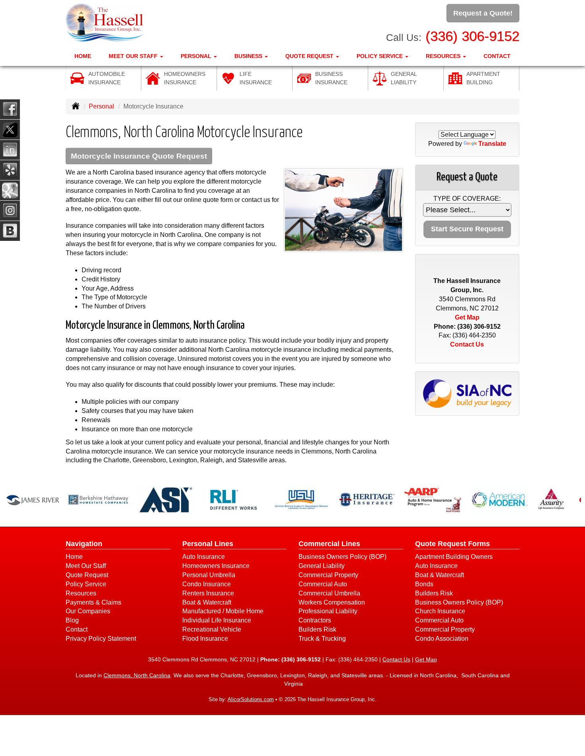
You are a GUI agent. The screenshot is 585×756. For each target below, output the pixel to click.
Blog (72, 620)
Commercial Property (328, 575)
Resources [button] (444, 56)
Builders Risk (317, 629)
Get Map (467, 317)
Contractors (314, 620)
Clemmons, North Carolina (136, 675)
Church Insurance (440, 611)
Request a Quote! (483, 13)
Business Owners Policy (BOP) (342, 556)
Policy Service (86, 584)
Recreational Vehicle (211, 629)
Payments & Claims (93, 602)
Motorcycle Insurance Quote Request (139, 156)
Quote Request (87, 575)
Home (82, 56)
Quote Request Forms (452, 544)
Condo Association (441, 638)
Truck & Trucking (322, 638)
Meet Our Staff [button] (134, 56)
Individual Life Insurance (216, 620)
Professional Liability (327, 611)
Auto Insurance (203, 556)
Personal (101, 106)
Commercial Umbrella (329, 593)
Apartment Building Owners (454, 556)
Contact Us (467, 344)
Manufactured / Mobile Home (222, 611)
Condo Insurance (206, 584)
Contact (497, 56)
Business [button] (249, 56)
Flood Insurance (205, 638)
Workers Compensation (331, 602)
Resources (81, 593)
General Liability (321, 565)
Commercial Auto (322, 584)
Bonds (424, 584)
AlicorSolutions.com (251, 699)
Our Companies (88, 611)
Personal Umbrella (208, 575)
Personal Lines (207, 544)
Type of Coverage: (467, 198)
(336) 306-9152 (472, 36)
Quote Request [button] (310, 56)
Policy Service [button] (380, 56)
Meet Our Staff (86, 565)
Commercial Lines (329, 544)
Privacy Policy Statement (101, 638)
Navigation (84, 544)
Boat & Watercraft (206, 602)
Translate (492, 143)
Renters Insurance (208, 593)
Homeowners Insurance (216, 565)
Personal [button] (197, 56)
